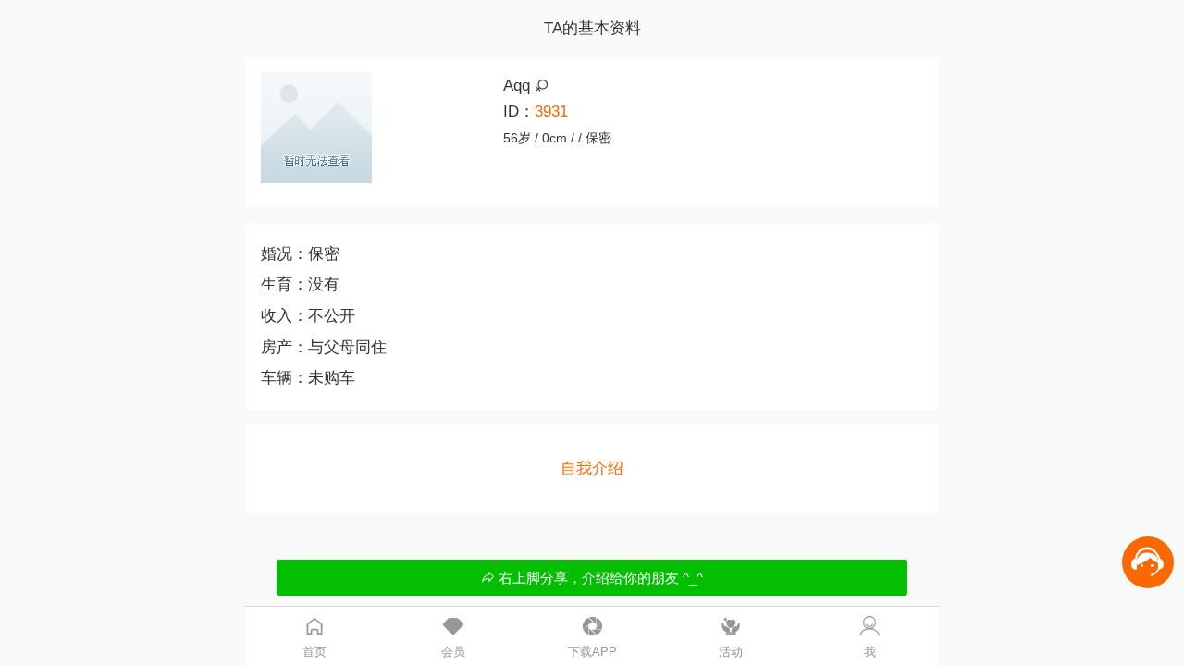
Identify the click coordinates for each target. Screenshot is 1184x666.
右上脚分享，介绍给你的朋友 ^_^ (599, 578)
